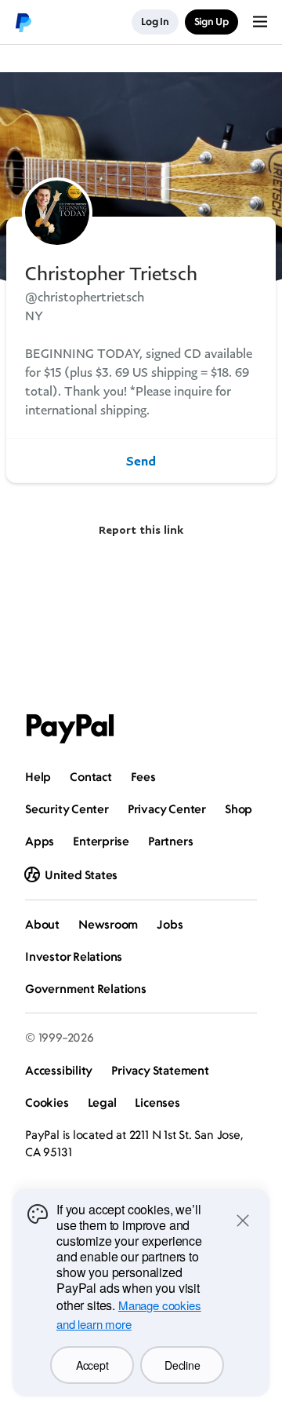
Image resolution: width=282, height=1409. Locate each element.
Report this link (141, 529)
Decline (182, 1365)
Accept (92, 1365)
